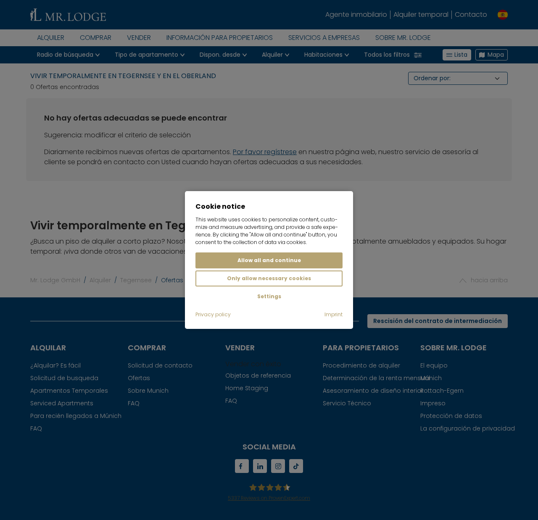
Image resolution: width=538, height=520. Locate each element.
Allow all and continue (269, 260)
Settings (269, 296)
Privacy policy (213, 314)
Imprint (333, 314)
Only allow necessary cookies (269, 278)
